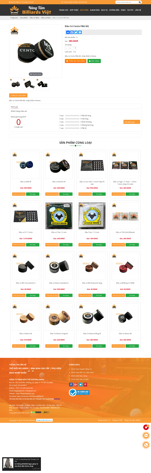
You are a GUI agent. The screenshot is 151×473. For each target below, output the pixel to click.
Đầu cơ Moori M (26, 333)
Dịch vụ (104, 10)
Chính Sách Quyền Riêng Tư (81, 369)
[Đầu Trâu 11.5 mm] (92, 215)
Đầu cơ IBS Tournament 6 (25, 283)
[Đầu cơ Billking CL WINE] (125, 266)
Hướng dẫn (114, 10)
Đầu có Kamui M (125, 333)
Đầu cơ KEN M (25, 182)
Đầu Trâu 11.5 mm (92, 232)
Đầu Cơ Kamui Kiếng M (92, 333)
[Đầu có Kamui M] (125, 317)
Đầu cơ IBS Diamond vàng (92, 283)
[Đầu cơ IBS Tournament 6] (25, 266)
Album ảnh (95, 10)
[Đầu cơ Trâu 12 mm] (58, 215)
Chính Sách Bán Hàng (79, 376)
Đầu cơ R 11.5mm (26, 232)
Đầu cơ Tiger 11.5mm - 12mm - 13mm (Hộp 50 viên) (125, 183)
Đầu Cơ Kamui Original (59, 333)
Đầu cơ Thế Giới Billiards (125, 232)
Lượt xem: (68, 52)
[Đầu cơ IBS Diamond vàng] (92, 266)
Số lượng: (68, 45)
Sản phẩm (84, 10)
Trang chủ (63, 10)
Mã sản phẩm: (70, 37)
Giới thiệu (74, 10)
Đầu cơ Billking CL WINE (125, 283)
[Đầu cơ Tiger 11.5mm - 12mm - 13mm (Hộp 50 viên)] (125, 165)
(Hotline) (57, 399)
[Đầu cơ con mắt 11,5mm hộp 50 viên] (92, 165)
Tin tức (130, 10)
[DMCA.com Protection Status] (35, 413)
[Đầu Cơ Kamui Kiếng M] (92, 317)
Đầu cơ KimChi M (59, 182)
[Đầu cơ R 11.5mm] (25, 215)
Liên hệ (138, 10)
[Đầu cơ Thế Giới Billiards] (125, 215)
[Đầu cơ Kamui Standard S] (58, 266)
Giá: (66, 41)
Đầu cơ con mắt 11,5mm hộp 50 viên (92, 183)
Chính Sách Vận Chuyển (80, 379)
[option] (35, 51)
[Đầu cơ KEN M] (25, 165)
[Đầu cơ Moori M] (25, 317)
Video (123, 10)
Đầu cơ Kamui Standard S (59, 283)
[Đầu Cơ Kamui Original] (58, 317)
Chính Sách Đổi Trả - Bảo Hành (82, 372)
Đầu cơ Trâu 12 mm (59, 232)
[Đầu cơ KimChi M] (58, 165)
